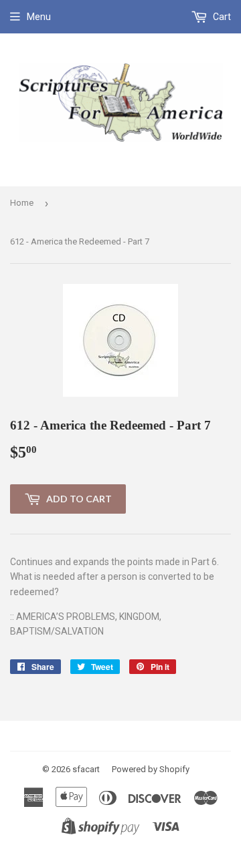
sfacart (86, 769)
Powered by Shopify (150, 769)
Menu (39, 16)
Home (21, 203)
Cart (221, 16)
